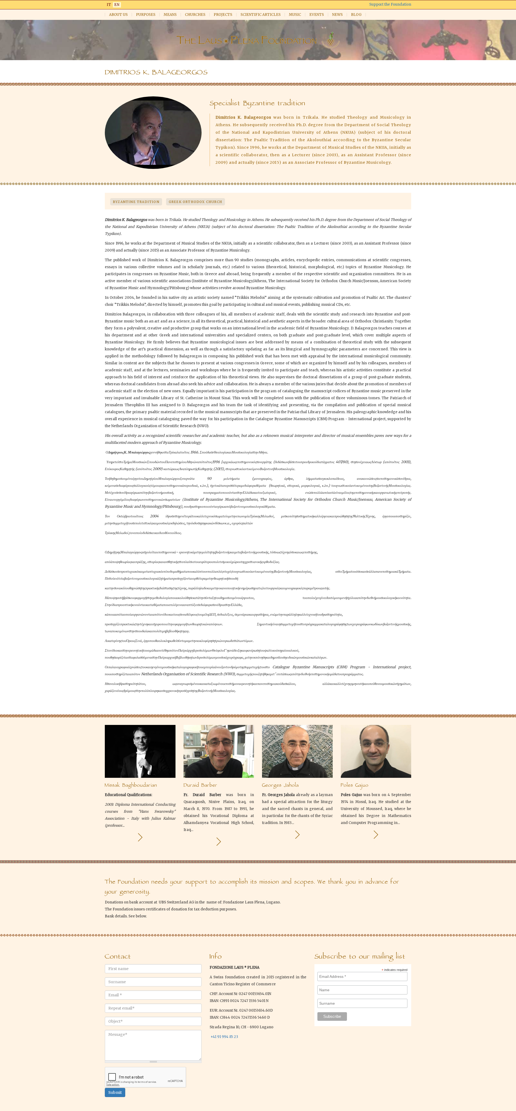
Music (295, 14)
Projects (223, 14)
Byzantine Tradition (136, 202)
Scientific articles (261, 14)
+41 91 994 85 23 (224, 1036)
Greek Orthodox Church (195, 202)
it (109, 4)
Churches (195, 14)
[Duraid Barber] (218, 841)
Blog (356, 14)
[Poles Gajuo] (376, 834)
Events (316, 14)
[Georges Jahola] (297, 834)
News (337, 14)
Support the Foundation (390, 4)
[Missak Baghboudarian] (140, 837)
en (117, 4)
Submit (115, 1092)
